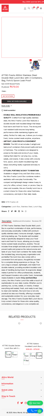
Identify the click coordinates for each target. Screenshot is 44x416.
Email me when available (17, 101)
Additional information (22, 221)
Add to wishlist (9, 110)
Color (4, 91)
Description (6, 221)
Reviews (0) (36, 221)
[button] (39, 411)
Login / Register (25, 8)
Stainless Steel (26, 207)
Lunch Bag (37, 207)
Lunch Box (16, 207)
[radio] (8, 354)
